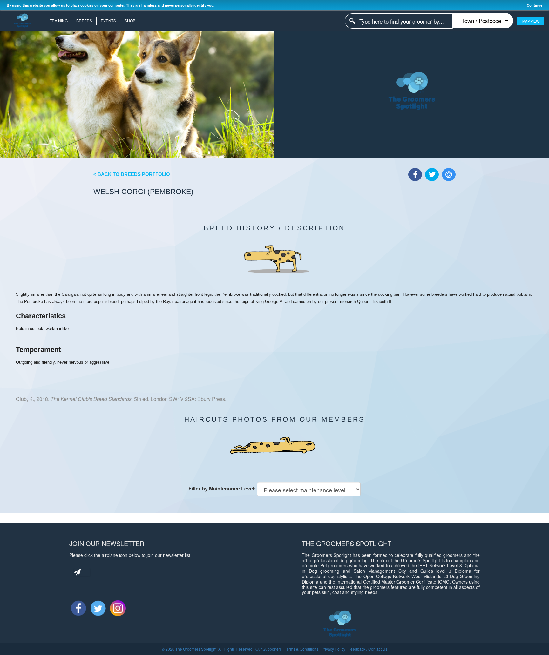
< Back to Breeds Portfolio (131, 174)
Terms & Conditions (301, 649)
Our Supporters (268, 649)
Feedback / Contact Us (367, 649)
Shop (130, 20)
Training (59, 20)
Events (108, 20)
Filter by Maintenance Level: (222, 488)
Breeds (84, 20)
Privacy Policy (333, 649)
